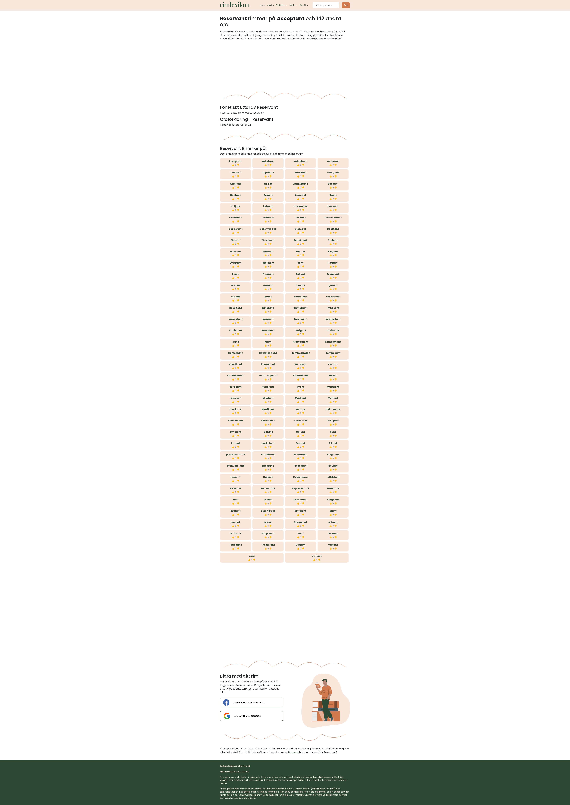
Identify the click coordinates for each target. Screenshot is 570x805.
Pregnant (333, 454)
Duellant (235, 251)
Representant (300, 488)
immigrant (301, 308)
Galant (235, 285)
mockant (235, 409)
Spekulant (300, 522)
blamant (300, 195)
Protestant (301, 466)
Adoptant (300, 161)
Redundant (300, 477)
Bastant (235, 195)
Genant (300, 285)
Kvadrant (268, 387)
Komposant (333, 353)
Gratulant (300, 296)
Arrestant (300, 172)
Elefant (300, 251)
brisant (268, 206)
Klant (268, 341)
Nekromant (333, 409)
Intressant (268, 330)
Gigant (235, 296)
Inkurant (268, 319)
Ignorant (268, 308)
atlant (268, 184)
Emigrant (235, 262)
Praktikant (268, 454)
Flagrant (268, 274)
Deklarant (268, 217)
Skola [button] (292, 5)
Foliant (300, 274)
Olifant (300, 432)
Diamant (300, 229)
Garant (268, 285)
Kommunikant (300, 353)
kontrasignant (268, 375)
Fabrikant (268, 262)
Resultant (333, 488)
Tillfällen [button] (280, 5)
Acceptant (235, 161)
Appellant (268, 172)
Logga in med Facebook (248, 702)
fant (300, 262)
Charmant (300, 206)
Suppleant (268, 533)
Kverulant (333, 387)
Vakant (333, 544)
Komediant (235, 353)
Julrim (270, 5)
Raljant (268, 477)
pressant (268, 466)
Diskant (235, 240)
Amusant (236, 172)
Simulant (300, 511)
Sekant (268, 499)
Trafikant (235, 544)
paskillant (268, 443)
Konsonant (268, 364)
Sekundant (300, 499)
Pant (333, 432)
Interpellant (333, 319)
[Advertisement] (285, 65)
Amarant (333, 161)
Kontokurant (235, 375)
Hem (262, 5)
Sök (346, 5)
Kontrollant (300, 375)
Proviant (333, 466)
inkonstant (235, 319)
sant (236, 499)
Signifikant (268, 511)
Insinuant (300, 319)
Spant (268, 522)
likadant (268, 398)
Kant (235, 341)
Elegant (333, 251)
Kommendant (268, 353)
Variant (317, 556)
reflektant (333, 477)
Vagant (300, 544)
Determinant (268, 229)
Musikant (268, 409)
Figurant (333, 262)
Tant (300, 533)
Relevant (235, 488)
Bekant (268, 195)
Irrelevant (333, 330)
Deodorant (236, 229)
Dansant (333, 206)
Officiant (235, 432)
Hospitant (235, 308)
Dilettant (333, 229)
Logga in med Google (247, 716)
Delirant (300, 217)
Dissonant (268, 240)
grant (268, 296)
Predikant (300, 454)
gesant (333, 285)
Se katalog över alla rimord (235, 765)
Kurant (333, 375)
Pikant (333, 443)
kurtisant (235, 387)
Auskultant (300, 184)
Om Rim (303, 5)
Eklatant (268, 251)
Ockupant (333, 420)
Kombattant (333, 341)
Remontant (268, 488)
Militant (333, 398)
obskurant (300, 420)
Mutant (300, 409)
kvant (300, 387)
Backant (333, 184)
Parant (235, 443)
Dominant (300, 240)
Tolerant (333, 533)
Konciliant (235, 364)
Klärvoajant (300, 341)
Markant (300, 398)
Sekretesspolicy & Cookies (234, 771)
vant (252, 556)
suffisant (235, 533)
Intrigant (300, 330)
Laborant (236, 398)
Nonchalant (235, 420)
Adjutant (268, 161)
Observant (268, 420)
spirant (333, 522)
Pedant (300, 443)
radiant (235, 477)
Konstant (300, 364)
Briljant (235, 206)
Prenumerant (235, 466)
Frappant (333, 274)
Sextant (236, 511)
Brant (333, 195)
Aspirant (235, 184)
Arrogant (333, 172)
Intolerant (235, 330)
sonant (235, 522)
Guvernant (333, 296)
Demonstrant (333, 217)
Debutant (235, 217)
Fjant (235, 274)
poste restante (235, 454)
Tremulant (268, 544)
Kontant (333, 364)
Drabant (333, 240)
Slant (333, 511)
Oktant (268, 432)
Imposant (333, 308)
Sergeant (333, 499)
